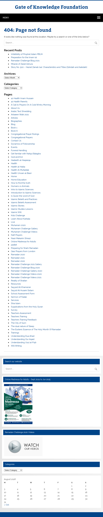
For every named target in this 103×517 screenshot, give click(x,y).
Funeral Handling (19, 150)
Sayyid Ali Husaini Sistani (22, 290)
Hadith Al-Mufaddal (20, 170)
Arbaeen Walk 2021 (20, 114)
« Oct (6, 505)
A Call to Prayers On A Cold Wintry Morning (31, 105)
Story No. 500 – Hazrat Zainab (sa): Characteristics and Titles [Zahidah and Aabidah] (49, 67)
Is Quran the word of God (22, 196)
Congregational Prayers (22, 137)
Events (14, 147)
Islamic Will (16, 212)
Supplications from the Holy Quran (27, 307)
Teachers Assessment (21, 313)
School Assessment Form (23, 293)
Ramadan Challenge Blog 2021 (25, 60)
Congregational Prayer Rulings (25, 134)
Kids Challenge (18, 215)
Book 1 (14, 127)
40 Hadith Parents (19, 101)
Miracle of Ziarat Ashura (22, 64)
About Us (15, 108)
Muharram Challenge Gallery (24, 228)
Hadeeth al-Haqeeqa (20, 160)
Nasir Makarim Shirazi (21, 238)
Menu (6, 17)
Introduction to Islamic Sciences (26, 193)
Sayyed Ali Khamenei (21, 287)
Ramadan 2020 (18, 254)
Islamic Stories (17, 205)
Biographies (16, 121)
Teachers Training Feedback (24, 320)
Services (15, 300)
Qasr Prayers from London (23, 251)
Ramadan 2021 (18, 258)
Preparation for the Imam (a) (24, 57)
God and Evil (17, 157)
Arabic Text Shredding (21, 111)
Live (13, 222)
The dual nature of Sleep (22, 326)
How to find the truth (20, 183)
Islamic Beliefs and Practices (24, 199)
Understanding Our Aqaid (22, 339)
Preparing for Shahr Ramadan (24, 248)
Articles (14, 118)
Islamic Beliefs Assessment (23, 202)
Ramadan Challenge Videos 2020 (26, 274)
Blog (13, 124)
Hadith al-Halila (18, 167)
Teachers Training (19, 316)
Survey (14, 310)
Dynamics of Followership (23, 144)
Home (14, 176)
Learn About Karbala (20, 219)
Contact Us (16, 140)
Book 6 (14, 131)
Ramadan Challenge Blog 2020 (25, 267)
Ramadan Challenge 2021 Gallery (26, 264)
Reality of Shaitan (19, 280)
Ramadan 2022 (18, 261)
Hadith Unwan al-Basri (21, 173)
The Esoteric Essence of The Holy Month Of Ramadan (36, 329)
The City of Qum (18, 323)
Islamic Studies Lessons (22, 209)
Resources (16, 284)
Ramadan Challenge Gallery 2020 (26, 271)
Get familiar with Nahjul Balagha (26, 153)
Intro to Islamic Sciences (22, 189)
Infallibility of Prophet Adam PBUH (27, 54)
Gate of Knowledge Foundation (51, 7)
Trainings (15, 333)
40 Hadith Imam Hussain (22, 98)
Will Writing (16, 346)
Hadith (14, 163)
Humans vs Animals (20, 186)
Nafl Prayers (16, 235)
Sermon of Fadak (19, 297)
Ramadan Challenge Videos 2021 (26, 277)
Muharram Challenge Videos (24, 232)
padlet (14, 245)
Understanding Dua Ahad (22, 336)
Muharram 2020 (18, 225)
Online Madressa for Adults (23, 241)
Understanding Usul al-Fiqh (23, 342)
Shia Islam (15, 303)
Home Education (19, 180)
